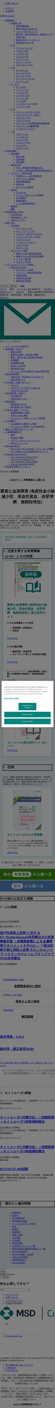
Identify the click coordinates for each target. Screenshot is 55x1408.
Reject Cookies (27, 714)
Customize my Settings (28, 706)
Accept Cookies (27, 721)
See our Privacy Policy (11, 698)
